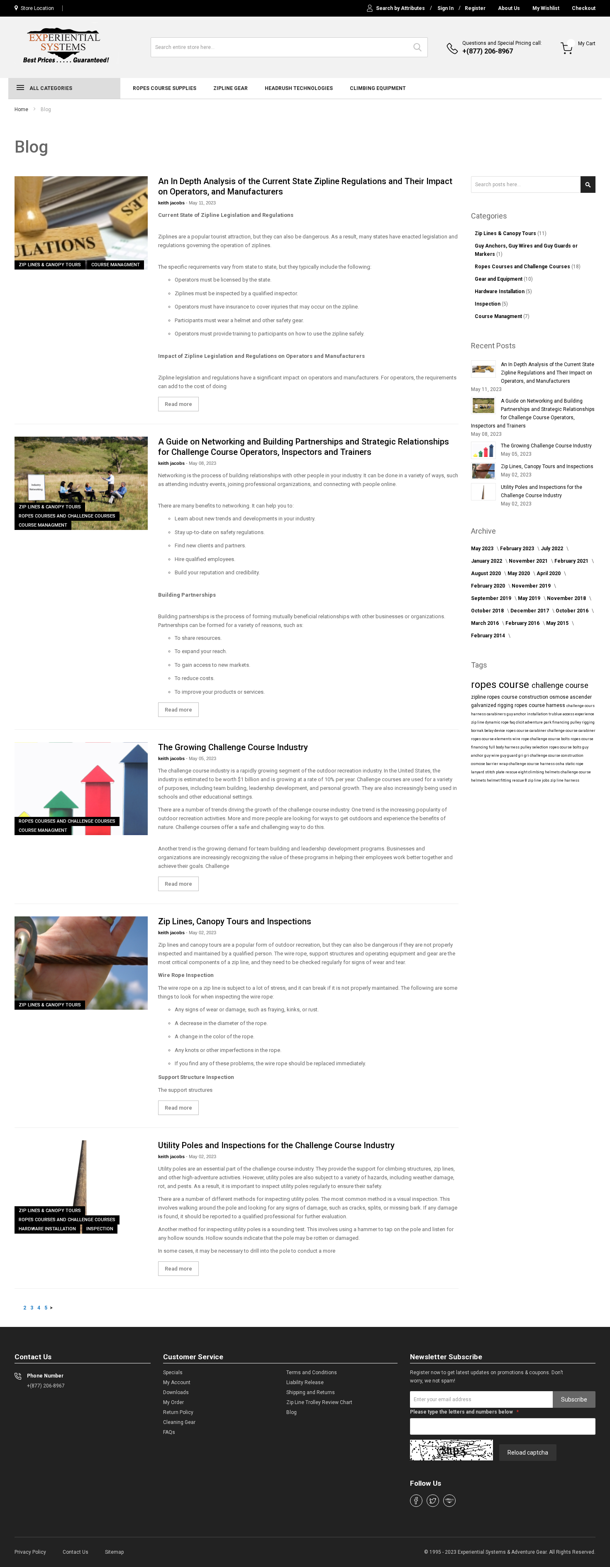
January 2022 (487, 561)
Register (475, 8)
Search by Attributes (400, 8)
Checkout (583, 8)
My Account (176, 1382)
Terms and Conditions (311, 1372)
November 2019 (532, 586)
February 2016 (523, 623)
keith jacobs (172, 202)
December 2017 (530, 611)
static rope (574, 764)
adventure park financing (547, 722)
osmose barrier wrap (490, 764)
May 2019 (530, 598)
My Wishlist (545, 8)
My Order (173, 1402)
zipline (479, 697)
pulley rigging (582, 722)
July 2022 (552, 548)
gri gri (524, 755)
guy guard (509, 755)
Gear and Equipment (499, 279)
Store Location (37, 8)
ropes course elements (491, 739)
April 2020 (549, 573)
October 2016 (573, 611)
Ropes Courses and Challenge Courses (67, 516)
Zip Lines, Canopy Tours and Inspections (234, 921)
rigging (506, 705)
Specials (173, 1372)
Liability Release (305, 1382)
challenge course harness (532, 764)
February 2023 (517, 548)
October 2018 (488, 611)
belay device (495, 731)
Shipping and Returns (310, 1392)
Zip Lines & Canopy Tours (50, 264)
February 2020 (488, 586)
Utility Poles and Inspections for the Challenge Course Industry (276, 1145)
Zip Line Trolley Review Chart (319, 1402)
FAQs (169, 1432)
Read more (178, 404)
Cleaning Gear (179, 1422)
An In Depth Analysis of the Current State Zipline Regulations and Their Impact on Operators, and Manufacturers (547, 373)
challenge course (560, 685)
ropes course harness (540, 705)
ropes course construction (518, 697)
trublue (556, 714)
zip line (478, 722)
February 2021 (572, 561)
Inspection (99, 1229)
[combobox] (289, 47)
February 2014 (488, 636)
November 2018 (567, 598)
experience (584, 714)
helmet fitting (499, 780)
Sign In (445, 8)
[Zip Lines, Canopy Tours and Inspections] (81, 963)
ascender (581, 697)
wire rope (521, 739)
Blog (291, 1412)
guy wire (492, 755)
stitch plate (495, 772)
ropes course (501, 684)
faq (513, 722)
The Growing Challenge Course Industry (233, 747)
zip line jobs (539, 780)
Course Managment (115, 264)
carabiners (497, 714)
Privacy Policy (30, 1552)
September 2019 (491, 598)
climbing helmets (544, 772)
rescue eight (516, 772)
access (569, 714)
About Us (509, 8)
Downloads (176, 1392)
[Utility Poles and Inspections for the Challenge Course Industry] (81, 1187)
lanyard (478, 772)
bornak (477, 731)
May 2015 (558, 623)
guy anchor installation (528, 714)
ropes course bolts (565, 747)
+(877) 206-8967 (487, 51)
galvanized (484, 705)
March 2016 (485, 623)
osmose (559, 697)
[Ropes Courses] (67, 46)
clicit (520, 722)
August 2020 (486, 573)
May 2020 (519, 573)
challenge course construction (556, 755)
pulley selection (534, 747)
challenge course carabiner (571, 731)
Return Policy (178, 1412)
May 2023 (483, 548)
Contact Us (75, 1552)
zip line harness (564, 780)
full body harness (504, 747)
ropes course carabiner (526, 731)
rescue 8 (520, 780)
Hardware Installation (47, 1229)
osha (560, 764)
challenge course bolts (550, 739)
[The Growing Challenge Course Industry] (81, 789)
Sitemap (114, 1552)
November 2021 (529, 561)
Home (21, 109)
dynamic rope (497, 722)
